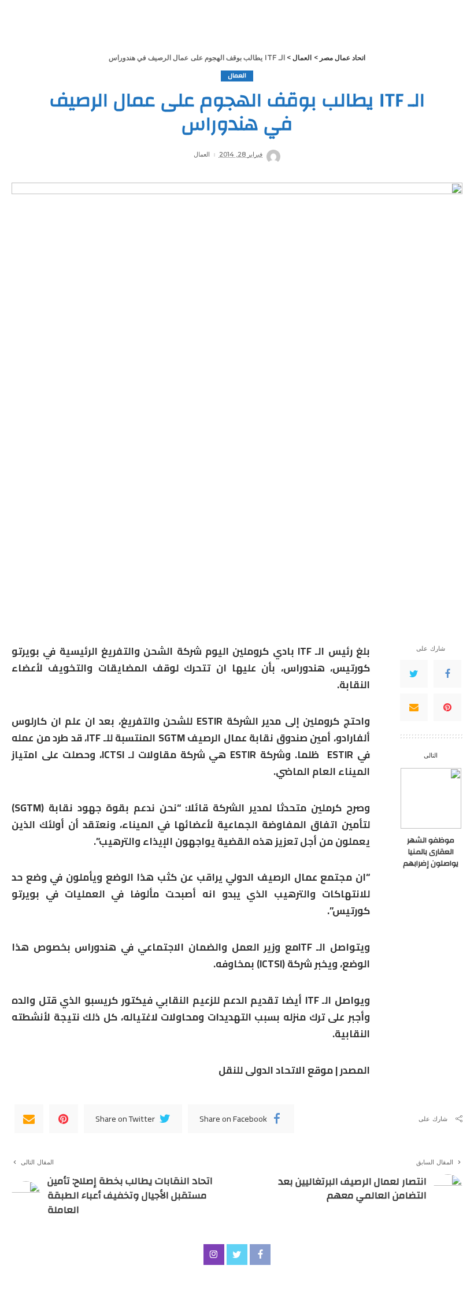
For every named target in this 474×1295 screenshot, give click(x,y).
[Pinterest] (447, 707)
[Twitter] (414, 674)
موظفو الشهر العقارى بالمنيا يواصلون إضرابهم (430, 851)
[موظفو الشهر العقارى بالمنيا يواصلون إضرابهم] (431, 798)
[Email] (414, 707)
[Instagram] (213, 1254)
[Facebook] (447, 674)
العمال (237, 75)
